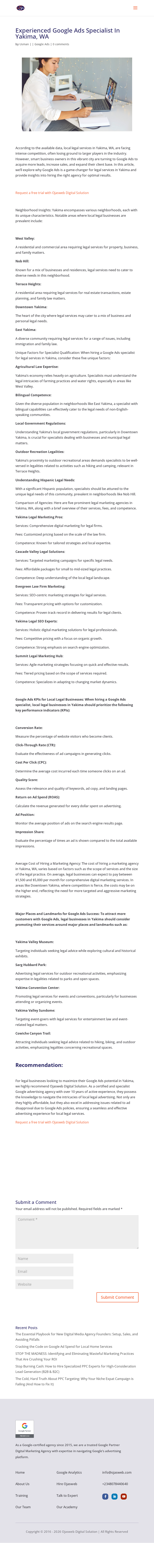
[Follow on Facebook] (105, 1497)
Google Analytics (69, 1472)
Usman (24, 44)
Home (20, 1472)
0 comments (61, 44)
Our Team (23, 1507)
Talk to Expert (67, 1495)
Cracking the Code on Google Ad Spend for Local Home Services (63, 1346)
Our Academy (67, 1507)
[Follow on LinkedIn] (114, 1497)
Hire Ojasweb (67, 1484)
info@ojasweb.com (117, 1472)
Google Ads (42, 44)
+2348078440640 (115, 1484)
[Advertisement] (77, 1153)
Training (21, 1495)
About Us (22, 1484)
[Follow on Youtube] (124, 1497)
